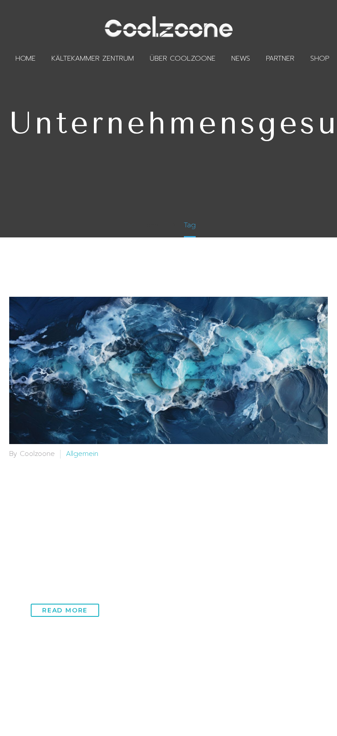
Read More (65, 610)
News (240, 58)
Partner (280, 58)
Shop (319, 58)
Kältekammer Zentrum (92, 58)
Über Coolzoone (182, 58)
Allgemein (82, 453)
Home (25, 58)
